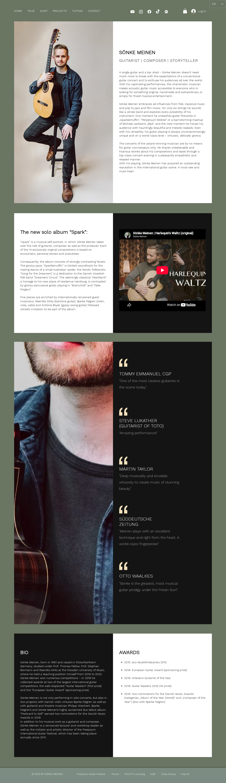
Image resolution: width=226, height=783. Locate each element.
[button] (43, 11)
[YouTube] (132, 11)
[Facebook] (149, 11)
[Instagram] (140, 11)
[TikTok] (157, 11)
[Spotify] (166, 11)
